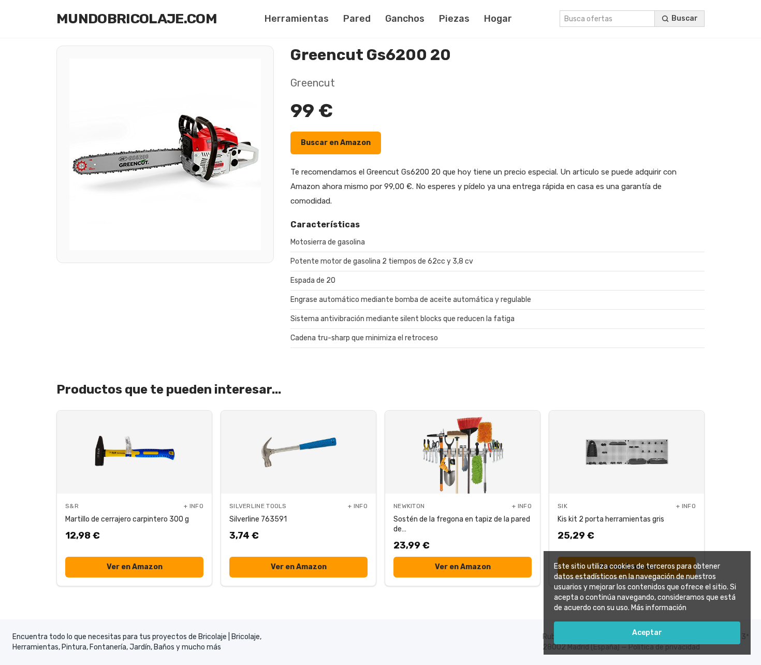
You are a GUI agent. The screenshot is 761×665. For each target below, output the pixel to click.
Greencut (312, 83)
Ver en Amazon (135, 566)
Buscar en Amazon (336, 142)
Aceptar (647, 632)
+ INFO (193, 506)
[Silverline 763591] (298, 452)
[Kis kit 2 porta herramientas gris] (626, 452)
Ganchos (405, 18)
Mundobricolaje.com (136, 18)
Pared (357, 18)
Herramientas (297, 18)
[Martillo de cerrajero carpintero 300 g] (134, 452)
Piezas (454, 18)
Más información (658, 607)
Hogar (498, 18)
